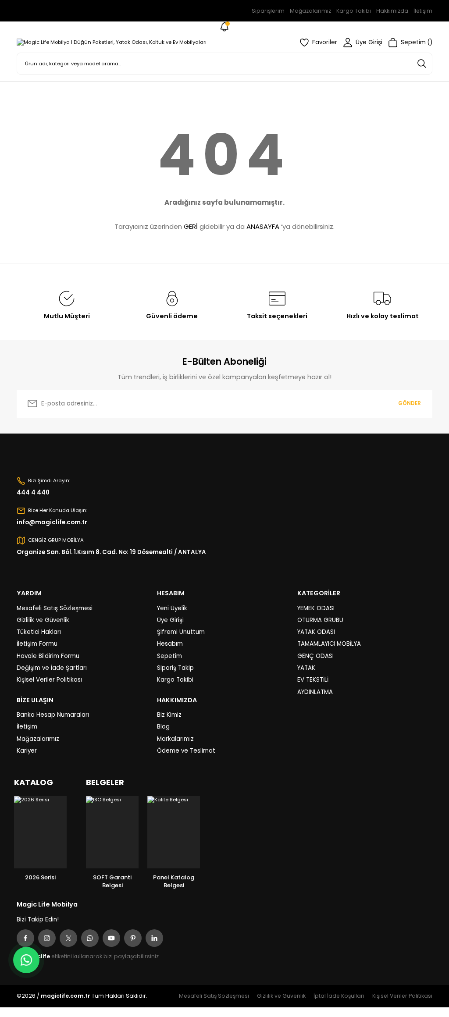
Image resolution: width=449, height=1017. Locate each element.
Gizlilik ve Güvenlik (43, 620)
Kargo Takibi (175, 680)
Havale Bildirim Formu (48, 656)
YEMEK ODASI (316, 608)
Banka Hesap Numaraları (53, 715)
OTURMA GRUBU (320, 620)
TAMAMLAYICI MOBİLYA (329, 644)
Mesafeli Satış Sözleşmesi (55, 608)
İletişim (27, 726)
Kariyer (27, 751)
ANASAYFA (262, 226)
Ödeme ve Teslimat (186, 751)
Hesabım (170, 644)
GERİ (191, 226)
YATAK (306, 668)
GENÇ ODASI (315, 656)
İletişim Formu (37, 644)
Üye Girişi (170, 620)
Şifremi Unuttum (181, 632)
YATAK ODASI (316, 632)
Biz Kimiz (169, 715)
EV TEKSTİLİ (312, 680)
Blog (163, 726)
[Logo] (112, 42)
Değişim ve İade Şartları (52, 668)
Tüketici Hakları (39, 632)
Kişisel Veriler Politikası (49, 680)
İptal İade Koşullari (339, 995)
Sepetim (169, 656)
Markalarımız (175, 739)
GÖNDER (409, 403)
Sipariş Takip (175, 668)
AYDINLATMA (315, 692)
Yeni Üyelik (172, 608)
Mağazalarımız (38, 739)
